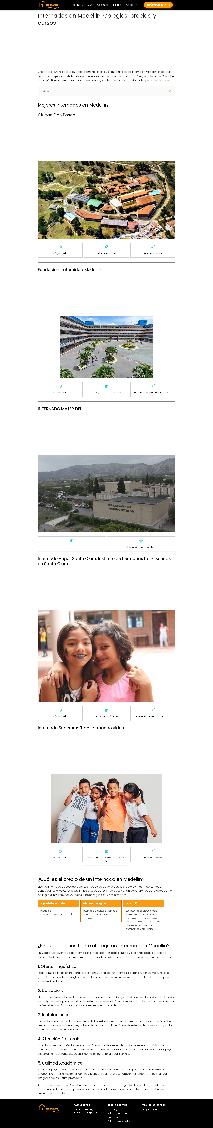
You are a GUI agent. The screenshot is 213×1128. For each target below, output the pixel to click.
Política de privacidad (119, 1121)
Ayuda (129, 5)
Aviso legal (113, 1109)
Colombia (102, 5)
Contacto (113, 1117)
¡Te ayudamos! (149, 1109)
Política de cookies (117, 1113)
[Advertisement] (106, 48)
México (117, 5)
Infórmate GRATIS (158, 5)
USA (90, 5)
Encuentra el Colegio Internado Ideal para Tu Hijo (88, 1111)
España (76, 5)
